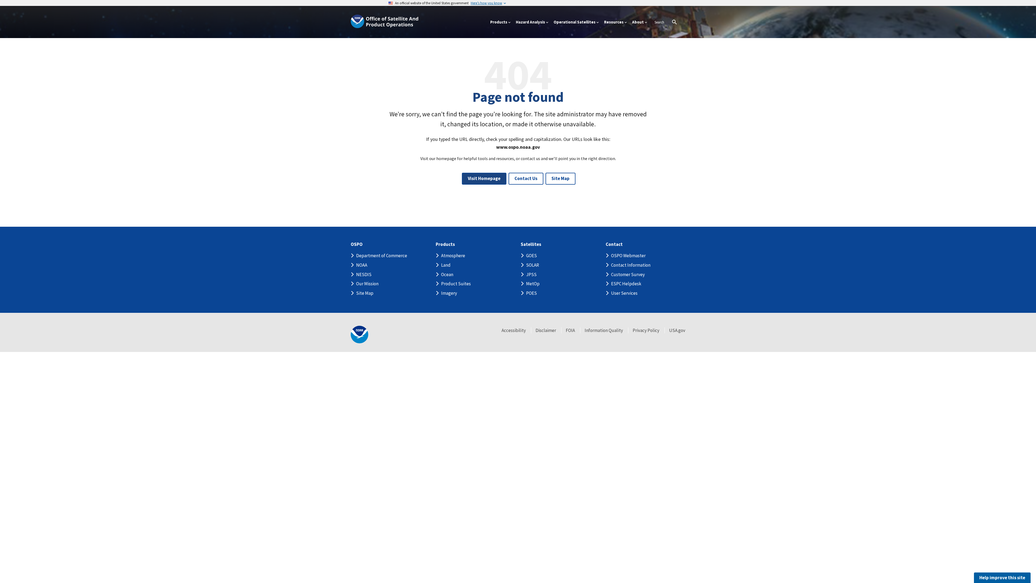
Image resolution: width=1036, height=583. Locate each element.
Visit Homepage (484, 178)
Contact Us (525, 178)
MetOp (533, 284)
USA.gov (677, 330)
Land (446, 265)
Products (445, 244)
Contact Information (630, 265)
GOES (531, 256)
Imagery (449, 293)
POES (531, 293)
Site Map (560, 178)
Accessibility (514, 330)
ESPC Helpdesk (626, 284)
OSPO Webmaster (628, 256)
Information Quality (604, 330)
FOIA (570, 330)
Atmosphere (453, 256)
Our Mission (367, 284)
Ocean (447, 274)
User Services (624, 293)
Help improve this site (1002, 578)
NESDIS (364, 274)
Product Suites (456, 284)
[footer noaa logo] (359, 334)
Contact (614, 244)
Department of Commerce (381, 256)
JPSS (531, 274)
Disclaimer (546, 330)
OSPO (357, 244)
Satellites (531, 244)
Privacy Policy (646, 330)
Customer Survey (628, 274)
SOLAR (532, 265)
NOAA (361, 265)
